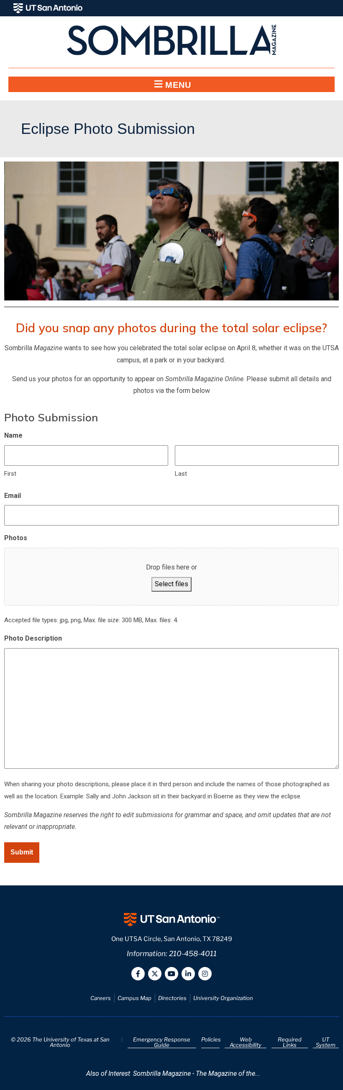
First (10, 473)
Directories (172, 998)
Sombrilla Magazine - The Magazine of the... (196, 1073)
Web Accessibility (245, 1042)
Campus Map (134, 998)
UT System (325, 1042)
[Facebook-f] (138, 973)
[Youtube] (171, 973)
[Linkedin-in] (188, 973)
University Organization (223, 998)
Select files (171, 584)
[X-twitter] (154, 973)
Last (181, 473)
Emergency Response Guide (161, 1042)
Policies (211, 1039)
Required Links (290, 1042)
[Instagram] (205, 973)
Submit (21, 852)
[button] (171, 84)
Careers (100, 998)
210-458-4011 (193, 953)
